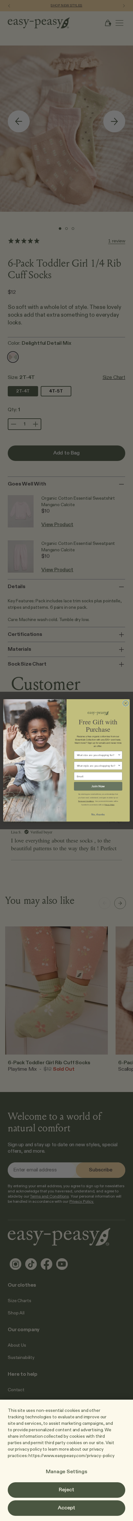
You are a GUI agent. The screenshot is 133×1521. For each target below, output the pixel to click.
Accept (66, 1508)
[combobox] (97, 755)
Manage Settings (66, 1472)
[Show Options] (119, 755)
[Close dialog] (125, 704)
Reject (66, 1490)
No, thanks (98, 814)
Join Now (98, 786)
